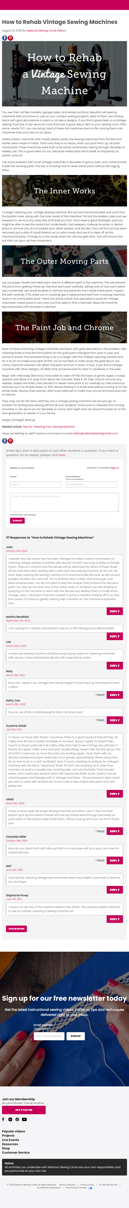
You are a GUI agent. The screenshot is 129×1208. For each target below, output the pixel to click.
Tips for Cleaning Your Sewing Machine (49, 427)
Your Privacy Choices (76, 1187)
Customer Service (16, 1153)
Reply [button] (115, 611)
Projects (8, 1136)
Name (14, 476)
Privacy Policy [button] (87, 1185)
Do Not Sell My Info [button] (108, 1185)
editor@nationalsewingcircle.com (95, 433)
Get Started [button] (23, 1110)
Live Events (10, 1140)
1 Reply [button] (100, 695)
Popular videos (13, 1131)
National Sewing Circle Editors (46, 31)
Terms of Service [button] (67, 1185)
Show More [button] (16, 928)
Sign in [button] (115, 468)
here (61, 455)
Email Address (74, 477)
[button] (4, 38)
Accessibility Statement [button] (48, 1187)
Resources (10, 1144)
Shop (6, 1148)
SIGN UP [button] (76, 1036)
